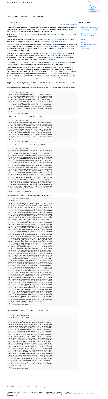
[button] (16, 16)
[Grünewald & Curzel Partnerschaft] (20, 2)
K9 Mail (29, 55)
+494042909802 (11, 395)
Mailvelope (54, 62)
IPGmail (50, 59)
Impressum (66, 392)
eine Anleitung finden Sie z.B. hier (55, 41)
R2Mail (64, 55)
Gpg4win (50, 46)
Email (17, 395)
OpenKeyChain (57, 53)
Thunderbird (26, 39)
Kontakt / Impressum (71, 24)
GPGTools (55, 48)
